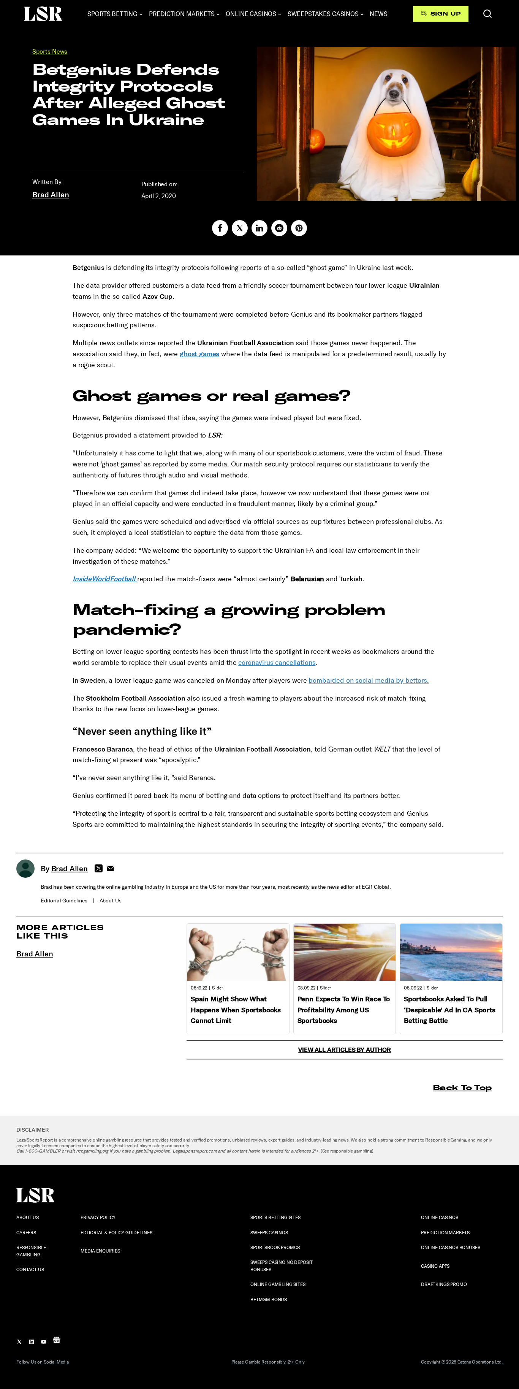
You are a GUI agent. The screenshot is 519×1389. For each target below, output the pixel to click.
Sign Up (445, 13)
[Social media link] (220, 228)
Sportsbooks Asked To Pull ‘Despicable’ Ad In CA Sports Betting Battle (449, 1010)
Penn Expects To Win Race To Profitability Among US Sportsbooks (343, 1010)
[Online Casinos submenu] (280, 14)
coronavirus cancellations (276, 662)
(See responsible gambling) (347, 1151)
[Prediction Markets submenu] (218, 14)
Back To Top (462, 1087)
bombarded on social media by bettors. (369, 680)
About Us (111, 900)
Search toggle (487, 13)
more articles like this (60, 931)
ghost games (199, 354)
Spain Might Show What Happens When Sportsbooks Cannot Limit (236, 1010)
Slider (217, 988)
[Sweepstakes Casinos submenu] (362, 14)
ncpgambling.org (92, 1151)
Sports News (49, 51)
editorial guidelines (64, 900)
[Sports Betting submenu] (141, 14)
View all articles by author (344, 1049)
